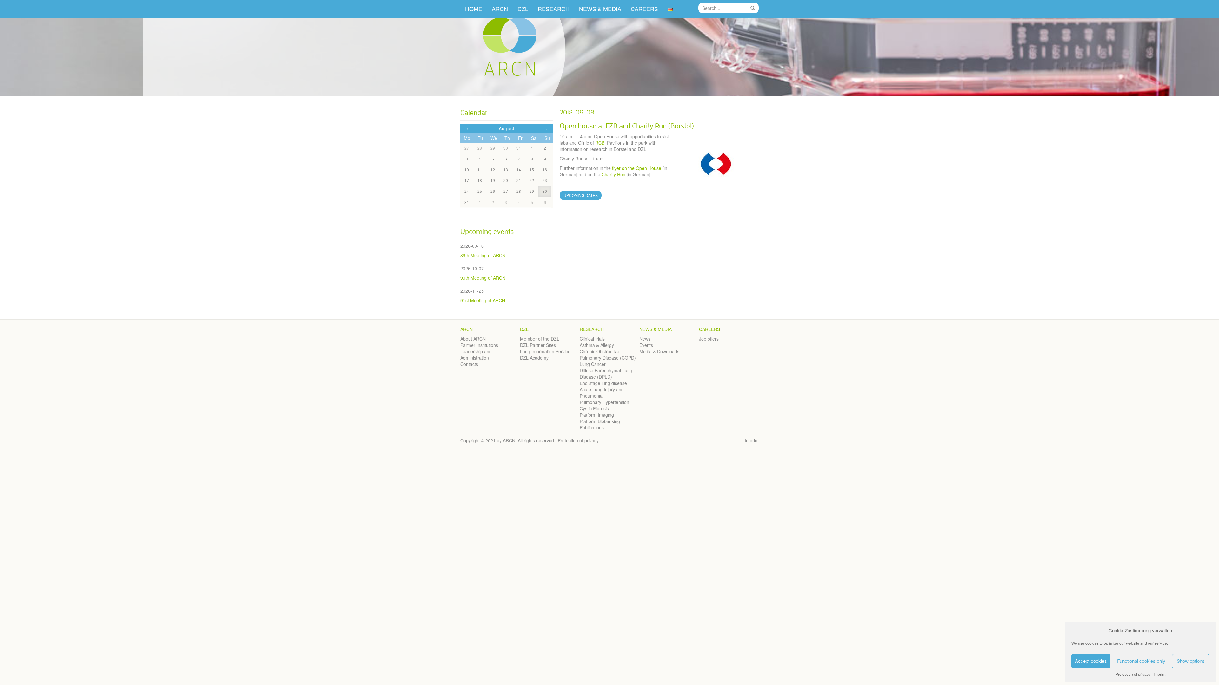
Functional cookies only (1141, 660)
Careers (709, 329)
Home (473, 8)
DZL (522, 8)
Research (592, 329)
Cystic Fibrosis (594, 408)
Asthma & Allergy (597, 345)
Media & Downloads (659, 351)
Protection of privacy (1133, 674)
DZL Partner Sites (538, 345)
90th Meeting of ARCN (482, 278)
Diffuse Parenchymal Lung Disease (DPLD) (606, 373)
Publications (592, 427)
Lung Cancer (593, 364)
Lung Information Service (545, 351)
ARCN (500, 8)
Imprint (1159, 674)
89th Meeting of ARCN (482, 255)
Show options (1191, 660)
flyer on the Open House (636, 168)
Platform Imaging (597, 415)
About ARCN (473, 339)
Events (646, 345)
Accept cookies (1091, 660)
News (644, 339)
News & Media (655, 329)
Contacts (469, 364)
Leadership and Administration (476, 354)
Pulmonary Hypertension (604, 402)
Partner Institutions (479, 345)
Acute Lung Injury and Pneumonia (602, 392)
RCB (599, 143)
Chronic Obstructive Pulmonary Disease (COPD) (608, 354)
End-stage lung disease (603, 383)
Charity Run (613, 174)
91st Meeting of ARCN (482, 300)
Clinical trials (592, 339)
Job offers (709, 339)
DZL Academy (534, 358)
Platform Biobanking (600, 421)
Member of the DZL (539, 339)
